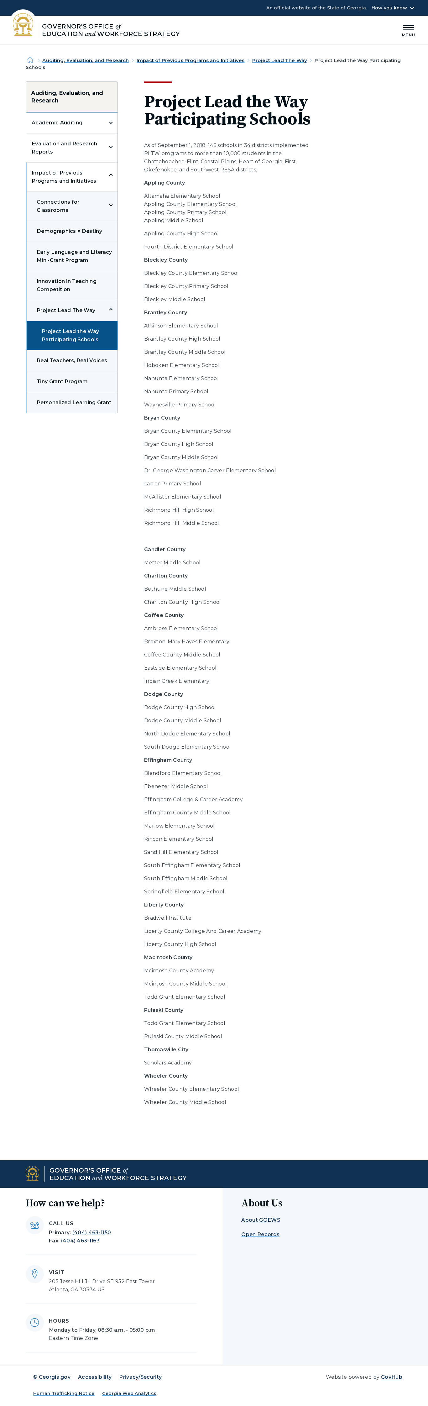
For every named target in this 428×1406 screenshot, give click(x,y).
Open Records (260, 1234)
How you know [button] (389, 7)
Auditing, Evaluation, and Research (85, 60)
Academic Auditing (57, 123)
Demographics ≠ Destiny (69, 231)
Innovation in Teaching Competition (67, 285)
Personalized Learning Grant (74, 402)
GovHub (391, 1377)
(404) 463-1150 (91, 1233)
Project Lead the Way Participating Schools (70, 335)
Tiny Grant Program (62, 381)
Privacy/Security (140, 1377)
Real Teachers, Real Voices (72, 360)
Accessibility (95, 1377)
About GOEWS (260, 1220)
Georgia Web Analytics (129, 1393)
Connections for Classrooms (58, 206)
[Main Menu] (408, 30)
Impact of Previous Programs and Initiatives (190, 60)
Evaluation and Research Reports (64, 148)
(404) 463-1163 (80, 1241)
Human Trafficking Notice (64, 1393)
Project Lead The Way (279, 60)
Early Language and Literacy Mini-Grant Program (74, 256)
